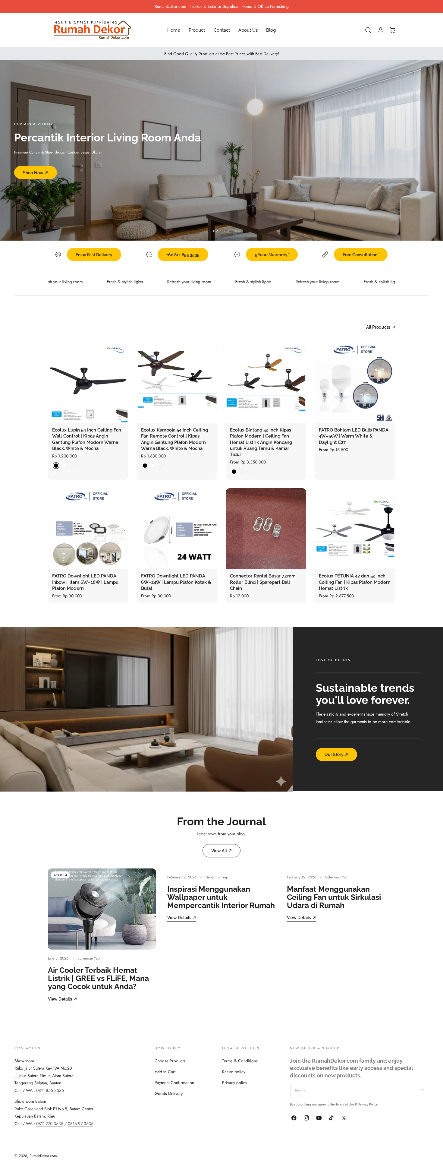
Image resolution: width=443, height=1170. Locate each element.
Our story (334, 754)
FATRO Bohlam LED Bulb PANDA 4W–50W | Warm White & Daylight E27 (353, 436)
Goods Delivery (169, 1093)
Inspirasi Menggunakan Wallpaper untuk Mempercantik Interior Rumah (221, 897)
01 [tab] (205, 230)
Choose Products (170, 1061)
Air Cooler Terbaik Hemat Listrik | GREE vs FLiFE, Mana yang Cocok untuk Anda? (98, 978)
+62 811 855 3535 (183, 254)
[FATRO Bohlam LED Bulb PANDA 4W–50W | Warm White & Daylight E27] (355, 382)
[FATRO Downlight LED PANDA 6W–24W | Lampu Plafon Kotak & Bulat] (177, 528)
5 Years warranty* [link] (272, 254)
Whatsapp (138, 6)
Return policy (233, 1071)
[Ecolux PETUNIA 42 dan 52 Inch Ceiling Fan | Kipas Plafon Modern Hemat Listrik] (355, 528)
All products (378, 327)
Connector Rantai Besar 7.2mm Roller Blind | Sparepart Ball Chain (263, 582)
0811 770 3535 (49, 1123)
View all (219, 850)
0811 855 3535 (50, 1090)
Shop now (33, 172)
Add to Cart (165, 1071)
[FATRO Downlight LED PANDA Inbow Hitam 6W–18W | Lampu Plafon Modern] (88, 528)
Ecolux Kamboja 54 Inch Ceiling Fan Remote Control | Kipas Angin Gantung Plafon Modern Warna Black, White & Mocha (174, 439)
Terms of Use (345, 1104)
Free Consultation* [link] (361, 254)
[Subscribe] (421, 1089)
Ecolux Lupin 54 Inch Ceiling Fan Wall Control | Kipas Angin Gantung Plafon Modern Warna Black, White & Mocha (86, 439)
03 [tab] (226, 230)
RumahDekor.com (43, 1156)
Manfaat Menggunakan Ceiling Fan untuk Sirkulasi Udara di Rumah (334, 897)
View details (60, 998)
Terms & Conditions (240, 1061)
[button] (368, 30)
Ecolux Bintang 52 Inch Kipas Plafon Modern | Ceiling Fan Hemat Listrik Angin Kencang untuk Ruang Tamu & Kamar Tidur (261, 442)
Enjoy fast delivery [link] (94, 254)
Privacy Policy (367, 1104)
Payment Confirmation (174, 1082)
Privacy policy (234, 1082)
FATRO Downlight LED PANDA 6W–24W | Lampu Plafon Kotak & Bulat (176, 582)
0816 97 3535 (80, 1123)
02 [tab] (215, 230)
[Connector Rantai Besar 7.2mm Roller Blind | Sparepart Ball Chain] (266, 528)
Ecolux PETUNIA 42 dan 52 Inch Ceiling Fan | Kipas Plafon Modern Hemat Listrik (355, 582)
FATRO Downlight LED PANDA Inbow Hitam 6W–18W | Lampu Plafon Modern (85, 582)
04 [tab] (237, 230)
